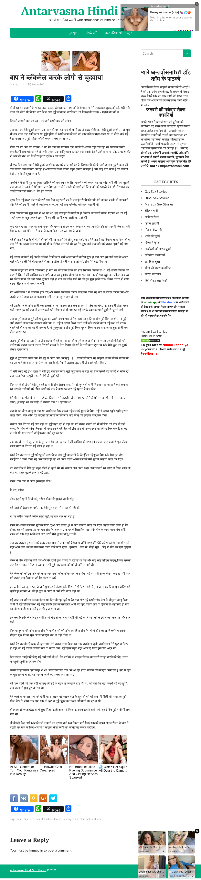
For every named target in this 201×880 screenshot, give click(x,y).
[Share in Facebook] (14, 798)
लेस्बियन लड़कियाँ (155, 255)
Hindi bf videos (152, 336)
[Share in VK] (24, 798)
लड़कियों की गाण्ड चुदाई (158, 249)
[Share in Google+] (43, 798)
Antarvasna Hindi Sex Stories (100, 11)
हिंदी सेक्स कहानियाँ (36, 84)
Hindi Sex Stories (157, 198)
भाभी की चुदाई (152, 236)
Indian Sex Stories (154, 331)
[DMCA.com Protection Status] (150, 340)
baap (19, 819)
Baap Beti (29, 819)
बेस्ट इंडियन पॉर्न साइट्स (118, 33)
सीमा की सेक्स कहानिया (158, 268)
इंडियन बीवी (151, 210)
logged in (36, 850)
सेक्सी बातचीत (153, 274)
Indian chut (78, 819)
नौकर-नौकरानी (153, 230)
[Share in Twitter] (53, 798)
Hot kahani (47, 819)
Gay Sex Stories (156, 191)
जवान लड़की (152, 223)
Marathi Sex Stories (159, 204)
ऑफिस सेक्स (152, 217)
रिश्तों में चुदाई (152, 242)
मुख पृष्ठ (73, 33)
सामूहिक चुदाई (152, 261)
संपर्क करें (91, 33)
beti (38, 819)
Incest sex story (62, 819)
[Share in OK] (33, 798)
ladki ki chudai (93, 819)
